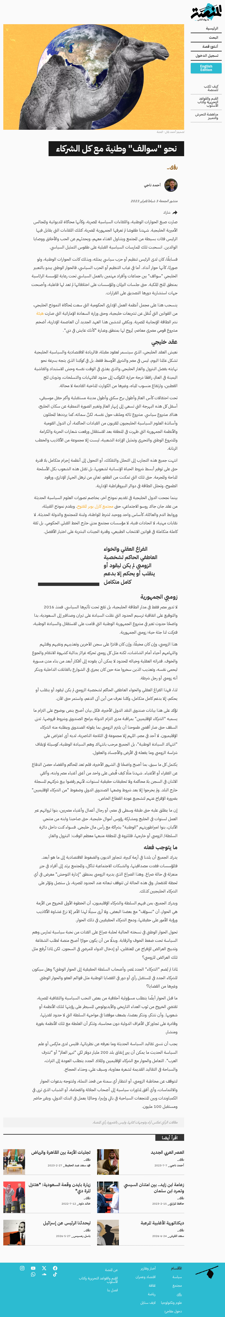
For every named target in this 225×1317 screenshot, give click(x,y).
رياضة (152, 1294)
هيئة (40, 313)
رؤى (174, 166)
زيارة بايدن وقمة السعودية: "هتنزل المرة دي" (62, 1184)
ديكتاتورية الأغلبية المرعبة (168, 1222)
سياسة (177, 1277)
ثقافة (152, 1285)
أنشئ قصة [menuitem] (210, 46)
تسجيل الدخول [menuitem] (207, 55)
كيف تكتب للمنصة (211, 88)
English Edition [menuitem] (206, 68)
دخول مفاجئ (173, 1311)
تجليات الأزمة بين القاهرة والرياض (68, 1151)
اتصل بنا (112, 1290)
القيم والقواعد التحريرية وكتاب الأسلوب (208, 102)
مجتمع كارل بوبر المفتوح (95, 506)
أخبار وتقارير (148, 1268)
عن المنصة (111, 1270)
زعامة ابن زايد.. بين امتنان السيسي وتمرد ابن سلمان (150, 1184)
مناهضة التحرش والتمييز (206, 116)
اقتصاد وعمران (146, 1277)
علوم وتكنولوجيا (171, 1302)
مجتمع (177, 1285)
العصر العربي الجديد (171, 1151)
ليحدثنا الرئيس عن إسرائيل (73, 1222)
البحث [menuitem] (213, 37)
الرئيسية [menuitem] (212, 28)
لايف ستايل (148, 1302)
